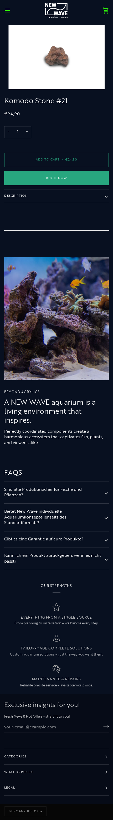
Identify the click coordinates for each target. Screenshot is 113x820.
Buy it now (56, 178)
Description (16, 195)
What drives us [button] (19, 772)
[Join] (104, 726)
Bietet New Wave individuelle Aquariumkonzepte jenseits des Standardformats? (35, 517)
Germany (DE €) (23, 811)
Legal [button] (9, 787)
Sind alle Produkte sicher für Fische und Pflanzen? (43, 492)
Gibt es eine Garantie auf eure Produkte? (43, 539)
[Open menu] (12, 10)
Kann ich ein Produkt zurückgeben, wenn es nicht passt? (52, 558)
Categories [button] (15, 756)
